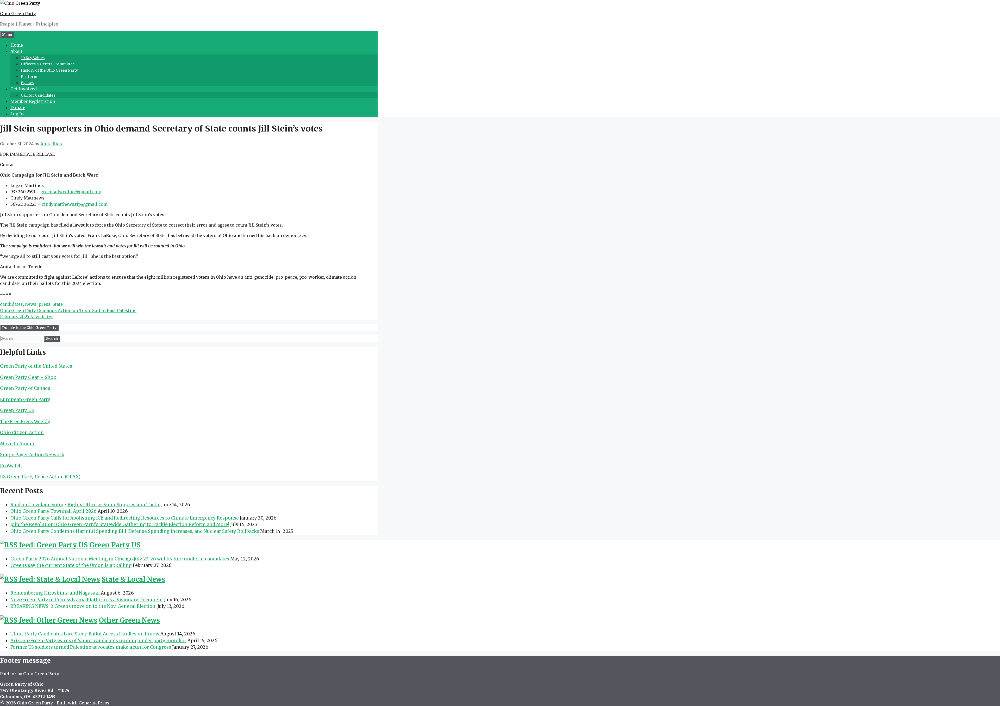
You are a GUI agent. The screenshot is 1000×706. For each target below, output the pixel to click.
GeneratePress (94, 702)
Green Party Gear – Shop (28, 377)
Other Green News (129, 620)
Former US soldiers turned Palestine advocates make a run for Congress (90, 647)
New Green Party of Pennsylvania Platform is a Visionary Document (86, 600)
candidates (11, 304)
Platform (29, 76)
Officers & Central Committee (47, 64)
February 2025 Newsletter (26, 316)
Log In (17, 113)
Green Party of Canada (25, 388)
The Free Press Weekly (25, 421)
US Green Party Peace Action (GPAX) (40, 477)
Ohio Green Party (18, 13)
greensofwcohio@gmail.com (70, 191)
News (30, 304)
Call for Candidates (38, 95)
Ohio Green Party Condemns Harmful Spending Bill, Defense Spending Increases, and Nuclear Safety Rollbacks (134, 531)
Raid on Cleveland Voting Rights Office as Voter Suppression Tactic (85, 505)
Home (16, 45)
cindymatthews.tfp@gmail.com (75, 204)
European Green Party (25, 399)
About (16, 51)
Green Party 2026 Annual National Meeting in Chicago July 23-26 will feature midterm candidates (119, 559)
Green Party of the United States (36, 366)
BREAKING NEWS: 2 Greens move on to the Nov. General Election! (83, 606)
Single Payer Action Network (32, 455)
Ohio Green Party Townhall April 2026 (53, 511)
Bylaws (27, 82)
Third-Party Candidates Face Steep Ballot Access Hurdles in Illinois (84, 634)
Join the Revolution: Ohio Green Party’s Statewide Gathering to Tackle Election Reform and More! (119, 524)
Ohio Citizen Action (22, 432)
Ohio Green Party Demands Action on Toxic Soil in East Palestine (68, 310)
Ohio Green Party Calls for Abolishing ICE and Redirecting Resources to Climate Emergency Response (124, 518)
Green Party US (115, 545)
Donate (17, 107)
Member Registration (32, 101)
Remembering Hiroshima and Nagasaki (55, 593)
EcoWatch (11, 466)
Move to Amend (17, 444)
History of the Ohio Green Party (49, 70)
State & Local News (133, 579)
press (45, 304)
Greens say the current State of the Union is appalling (71, 565)
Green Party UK (17, 410)
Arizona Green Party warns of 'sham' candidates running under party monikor (98, 640)
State (58, 304)
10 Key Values (33, 57)
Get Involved (23, 88)
